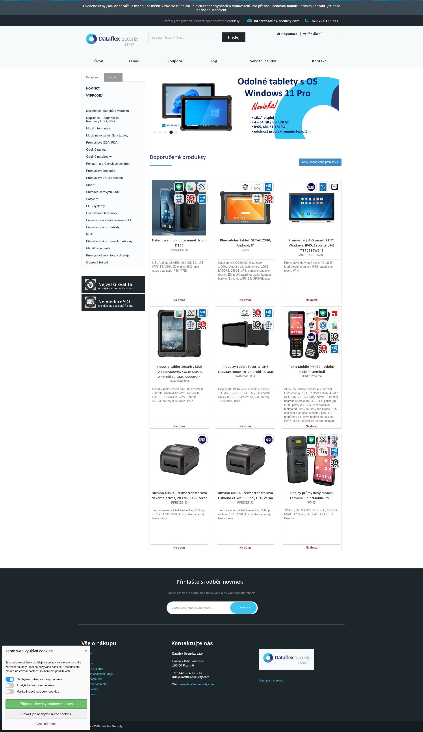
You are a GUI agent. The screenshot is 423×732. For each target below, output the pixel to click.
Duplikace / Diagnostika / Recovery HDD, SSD (103, 119)
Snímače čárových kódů (103, 192)
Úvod (98, 61)
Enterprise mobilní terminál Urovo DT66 (179, 242)
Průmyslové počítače (100, 170)
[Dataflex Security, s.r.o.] (113, 40)
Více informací (46, 723)
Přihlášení (313, 33)
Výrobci (113, 77)
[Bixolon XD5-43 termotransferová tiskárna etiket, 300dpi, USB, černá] (245, 460)
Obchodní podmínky (94, 684)
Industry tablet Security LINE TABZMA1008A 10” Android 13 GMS (245, 369)
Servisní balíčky (263, 61)
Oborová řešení (97, 262)
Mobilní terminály (98, 128)
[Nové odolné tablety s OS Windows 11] (244, 106)
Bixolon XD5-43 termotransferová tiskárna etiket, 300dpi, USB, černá (245, 495)
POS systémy (95, 206)
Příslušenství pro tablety (103, 227)
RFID (89, 234)
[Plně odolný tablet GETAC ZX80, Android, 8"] (245, 207)
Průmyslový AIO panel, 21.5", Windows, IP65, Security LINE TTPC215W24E (312, 245)
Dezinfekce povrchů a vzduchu (107, 110)
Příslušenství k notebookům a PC (109, 220)
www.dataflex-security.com (197, 684)
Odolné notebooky (99, 156)
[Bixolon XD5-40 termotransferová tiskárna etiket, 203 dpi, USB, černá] (179, 460)
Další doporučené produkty (319, 162)
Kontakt (319, 61)
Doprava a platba (92, 668)
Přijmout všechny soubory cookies (46, 704)
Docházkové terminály (101, 213)
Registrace (289, 33)
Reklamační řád (92, 679)
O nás (134, 61)
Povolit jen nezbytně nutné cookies (46, 714)
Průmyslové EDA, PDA (101, 142)
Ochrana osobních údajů (97, 674)
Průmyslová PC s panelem (104, 177)
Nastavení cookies (271, 680)
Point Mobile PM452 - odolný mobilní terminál (312, 369)
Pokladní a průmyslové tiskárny (108, 163)
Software (92, 199)
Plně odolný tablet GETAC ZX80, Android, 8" (245, 242)
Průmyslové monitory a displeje (108, 255)
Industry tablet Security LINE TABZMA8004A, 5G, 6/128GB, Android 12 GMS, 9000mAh (179, 371)
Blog (213, 61)
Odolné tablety (96, 149)
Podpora (174, 61)
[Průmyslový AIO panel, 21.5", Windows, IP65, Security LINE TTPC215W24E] (311, 207)
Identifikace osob (98, 248)
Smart (90, 185)
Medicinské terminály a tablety (107, 135)
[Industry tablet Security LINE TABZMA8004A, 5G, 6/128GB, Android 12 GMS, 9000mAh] (179, 334)
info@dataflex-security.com (190, 677)
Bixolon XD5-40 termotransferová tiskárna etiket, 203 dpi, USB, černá (179, 495)
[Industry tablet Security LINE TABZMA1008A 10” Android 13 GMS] (245, 334)
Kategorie (92, 77)
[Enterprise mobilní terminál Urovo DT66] (179, 207)
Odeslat (243, 607)
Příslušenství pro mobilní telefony (109, 241)
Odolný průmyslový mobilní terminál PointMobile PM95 (312, 495)
